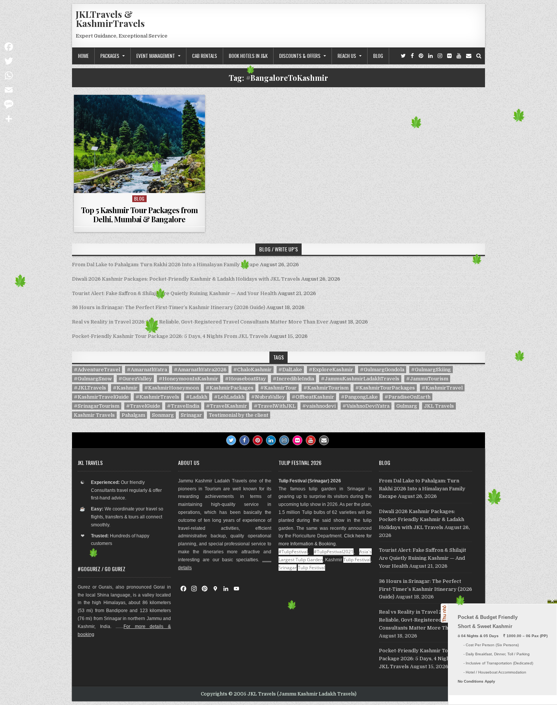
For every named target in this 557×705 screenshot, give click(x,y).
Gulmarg (406, 406)
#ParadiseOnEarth (407, 397)
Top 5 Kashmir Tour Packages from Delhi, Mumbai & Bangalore (139, 214)
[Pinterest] (421, 55)
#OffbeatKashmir (313, 397)
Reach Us (347, 56)
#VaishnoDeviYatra (366, 406)
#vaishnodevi (319, 406)
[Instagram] (440, 55)
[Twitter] (403, 55)
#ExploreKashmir (331, 369)
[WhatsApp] (9, 75)
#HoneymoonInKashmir (188, 379)
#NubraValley (268, 397)
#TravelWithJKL (275, 406)
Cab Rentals (204, 56)
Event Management (155, 56)
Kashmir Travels (94, 415)
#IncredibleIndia (293, 379)
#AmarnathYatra (147, 369)
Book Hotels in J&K (248, 56)
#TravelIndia (183, 406)
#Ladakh (196, 397)
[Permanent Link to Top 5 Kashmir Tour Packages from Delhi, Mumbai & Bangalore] (139, 144)
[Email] (9, 90)
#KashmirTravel (442, 388)
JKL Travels (439, 406)
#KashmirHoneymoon (171, 388)
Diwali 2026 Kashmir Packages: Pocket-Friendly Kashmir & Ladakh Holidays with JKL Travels (186, 279)
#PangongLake (359, 397)
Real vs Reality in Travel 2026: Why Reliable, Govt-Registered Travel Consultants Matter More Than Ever (200, 322)
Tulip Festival (357, 559)
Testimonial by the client (238, 415)
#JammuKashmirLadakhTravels (360, 379)
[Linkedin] (430, 55)
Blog (378, 56)
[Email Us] (468, 55)
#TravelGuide (143, 406)
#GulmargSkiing (431, 369)
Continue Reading (141, 183)
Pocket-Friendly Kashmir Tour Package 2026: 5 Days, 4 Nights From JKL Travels (170, 336)
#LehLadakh (229, 397)
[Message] (9, 104)
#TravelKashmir (226, 406)
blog (139, 198)
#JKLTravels (90, 388)
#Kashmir (125, 388)
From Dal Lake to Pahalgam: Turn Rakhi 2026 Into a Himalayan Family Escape (165, 264)
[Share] (9, 118)
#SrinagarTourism (96, 406)
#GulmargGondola (382, 369)
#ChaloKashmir (252, 369)
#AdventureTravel (97, 369)
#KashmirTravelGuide (101, 397)
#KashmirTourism (326, 388)
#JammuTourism (427, 379)
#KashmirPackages (229, 388)
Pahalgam (133, 415)
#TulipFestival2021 (334, 551)
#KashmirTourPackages (385, 388)
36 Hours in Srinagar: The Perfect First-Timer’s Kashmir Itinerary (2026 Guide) (168, 307)
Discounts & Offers (300, 56)
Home (83, 56)
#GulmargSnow (93, 379)
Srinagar (191, 415)
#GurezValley (135, 379)
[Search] (478, 55)
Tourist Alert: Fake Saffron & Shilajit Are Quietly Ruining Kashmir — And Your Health (174, 293)
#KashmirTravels (157, 397)
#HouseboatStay (245, 379)
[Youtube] (459, 55)
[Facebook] (412, 55)
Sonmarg (163, 415)
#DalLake (290, 369)
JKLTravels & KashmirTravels (110, 18)
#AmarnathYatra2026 (200, 369)
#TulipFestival (293, 551)
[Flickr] (449, 55)
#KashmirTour (278, 388)
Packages (109, 56)
